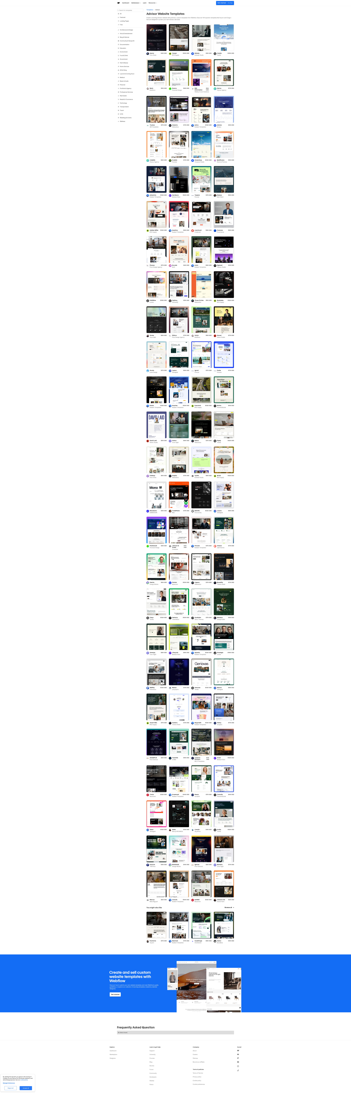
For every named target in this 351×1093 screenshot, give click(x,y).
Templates (149, 10)
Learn (144, 3)
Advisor (157, 10)
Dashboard (125, 3)
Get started (225, 3)
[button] (136, 3)
